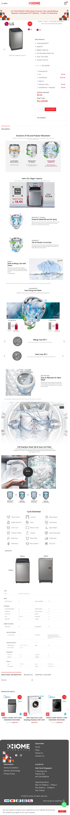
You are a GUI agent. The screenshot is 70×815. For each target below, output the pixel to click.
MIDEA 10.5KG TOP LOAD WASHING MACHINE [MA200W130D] (12, 720)
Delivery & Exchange (12, 771)
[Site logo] (34, 3)
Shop (46, 21)
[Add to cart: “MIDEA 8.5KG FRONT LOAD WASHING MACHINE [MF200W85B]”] (47, 714)
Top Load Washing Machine (51, 23)
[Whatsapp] (64, 804)
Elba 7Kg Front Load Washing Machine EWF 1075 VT (34, 720)
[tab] (11, 674)
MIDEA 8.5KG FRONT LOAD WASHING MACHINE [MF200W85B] (56, 720)
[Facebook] (16, 755)
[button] (68, 709)
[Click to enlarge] (4, 49)
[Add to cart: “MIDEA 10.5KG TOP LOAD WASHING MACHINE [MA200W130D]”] (3, 714)
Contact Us (39, 756)
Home (40, 21)
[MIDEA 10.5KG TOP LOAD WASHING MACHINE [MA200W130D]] (12, 705)
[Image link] (54, 801)
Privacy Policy (9, 774)
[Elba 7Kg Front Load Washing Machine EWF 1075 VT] (34, 705)
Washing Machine (56, 21)
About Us (39, 753)
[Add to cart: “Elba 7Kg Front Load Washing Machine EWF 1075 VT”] (25, 714)
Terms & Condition (11, 768)
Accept (62, 811)
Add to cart (50, 109)
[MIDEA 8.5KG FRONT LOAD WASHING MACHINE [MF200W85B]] (56, 705)
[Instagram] (21, 755)
